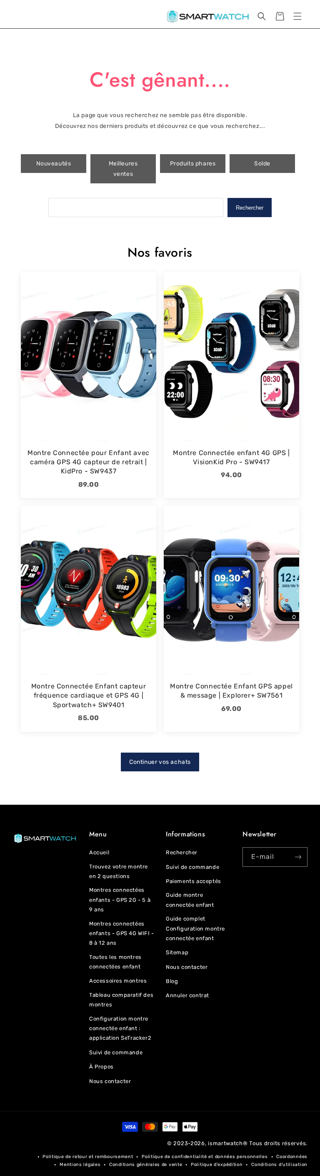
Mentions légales (80, 1164)
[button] (297, 16)
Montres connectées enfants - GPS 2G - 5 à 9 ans (119, 900)
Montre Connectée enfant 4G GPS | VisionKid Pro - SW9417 (231, 457)
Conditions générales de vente (145, 1164)
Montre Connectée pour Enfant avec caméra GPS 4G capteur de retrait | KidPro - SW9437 (89, 462)
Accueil (99, 852)
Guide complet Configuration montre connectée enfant (195, 928)
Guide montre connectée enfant (190, 900)
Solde (262, 163)
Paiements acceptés (193, 881)
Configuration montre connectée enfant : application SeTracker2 (120, 1028)
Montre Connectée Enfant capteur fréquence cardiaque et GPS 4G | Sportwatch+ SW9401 (88, 695)
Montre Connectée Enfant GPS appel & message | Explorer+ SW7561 (231, 690)
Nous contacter (110, 1081)
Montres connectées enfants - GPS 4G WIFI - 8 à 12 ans (121, 933)
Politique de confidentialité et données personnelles (205, 1156)
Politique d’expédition (216, 1164)
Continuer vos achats (160, 762)
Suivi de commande (115, 1052)
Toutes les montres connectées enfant (115, 962)
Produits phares (193, 163)
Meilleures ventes (123, 169)
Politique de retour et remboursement (87, 1156)
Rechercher (249, 208)
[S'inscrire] (298, 857)
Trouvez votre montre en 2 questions (118, 871)
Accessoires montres (118, 981)
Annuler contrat (187, 995)
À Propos (101, 1066)
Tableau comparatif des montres (121, 1000)
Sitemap (177, 952)
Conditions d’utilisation (279, 1164)
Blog (172, 981)
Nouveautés (53, 163)
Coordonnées (292, 1156)
